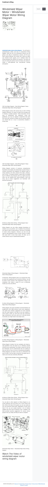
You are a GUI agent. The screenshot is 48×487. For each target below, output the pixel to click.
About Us (16, 483)
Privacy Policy (28, 483)
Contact (26, 485)
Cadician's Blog (7, 2)
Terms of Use (35, 483)
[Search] (44, 9)
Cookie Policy (22, 483)
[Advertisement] (16, 40)
